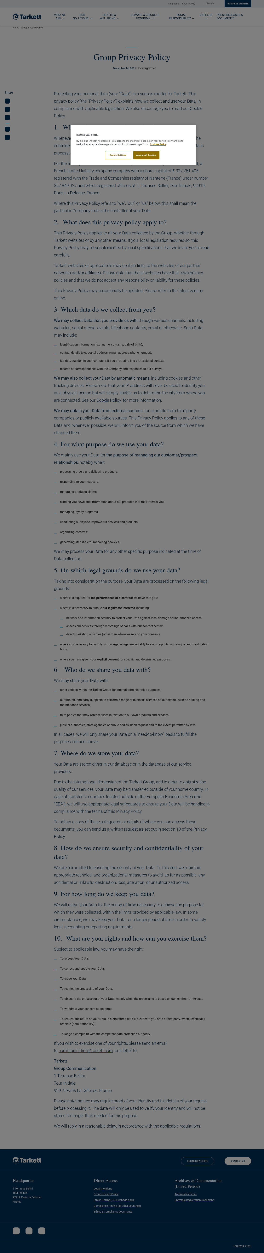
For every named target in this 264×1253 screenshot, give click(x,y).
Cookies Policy (158, 144)
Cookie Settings (118, 155)
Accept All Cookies (146, 155)
